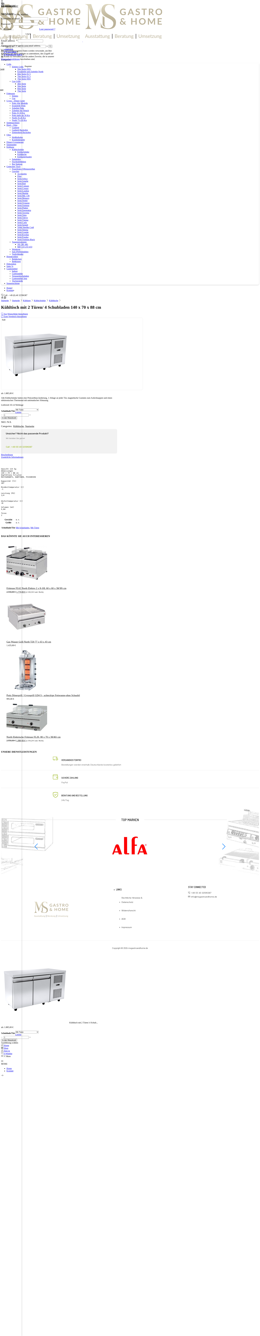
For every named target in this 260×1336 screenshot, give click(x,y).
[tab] (130, 455)
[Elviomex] (130, 866)
